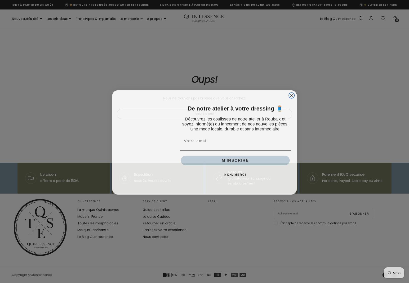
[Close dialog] (291, 94)
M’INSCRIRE (235, 160)
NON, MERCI (235, 174)
